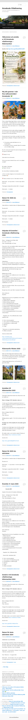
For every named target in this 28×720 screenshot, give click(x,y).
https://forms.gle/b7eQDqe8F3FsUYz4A (10, 440)
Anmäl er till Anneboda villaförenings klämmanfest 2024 (10, 577)
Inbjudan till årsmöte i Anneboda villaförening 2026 (10, 232)
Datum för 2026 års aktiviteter (9, 199)
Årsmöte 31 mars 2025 (10, 484)
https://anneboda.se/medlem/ (15, 434)
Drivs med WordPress (14, 717)
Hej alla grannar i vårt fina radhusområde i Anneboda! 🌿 (10, 93)
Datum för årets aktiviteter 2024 (7, 633)
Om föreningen (10, 24)
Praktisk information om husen (8, 27)
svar (14, 662)
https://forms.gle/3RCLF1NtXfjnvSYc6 (10, 623)
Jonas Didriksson (15, 46)
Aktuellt (3, 24)
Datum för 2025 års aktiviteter (9, 452)
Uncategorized (10, 85)
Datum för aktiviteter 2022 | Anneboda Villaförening (13, 705)
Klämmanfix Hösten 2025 (11, 348)
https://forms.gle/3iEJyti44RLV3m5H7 (16, 49)
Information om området (20, 24)
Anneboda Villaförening (12, 8)
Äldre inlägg (5, 666)
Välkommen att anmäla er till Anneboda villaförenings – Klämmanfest (10, 40)
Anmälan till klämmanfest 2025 (8, 389)
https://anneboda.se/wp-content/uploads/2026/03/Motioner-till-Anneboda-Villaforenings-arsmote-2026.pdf (12, 338)
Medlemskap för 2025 (8, 707)
